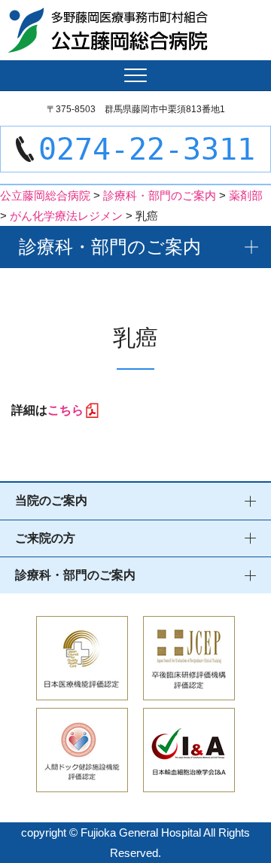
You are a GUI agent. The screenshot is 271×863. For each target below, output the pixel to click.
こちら (65, 410)
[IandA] (189, 782)
